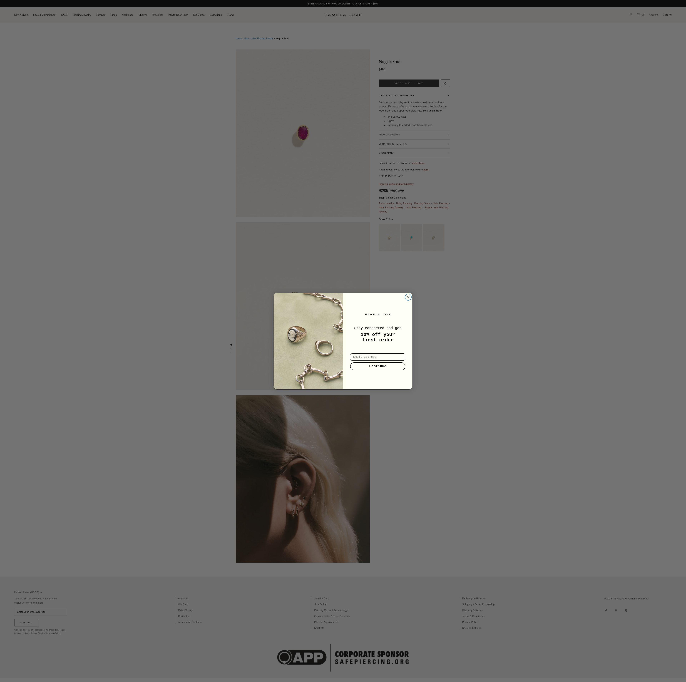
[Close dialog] (408, 297)
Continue (377, 366)
